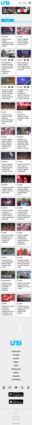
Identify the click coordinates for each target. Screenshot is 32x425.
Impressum (16, 414)
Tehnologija (16, 369)
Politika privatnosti (16, 419)
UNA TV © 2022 (16, 423)
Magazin (16, 376)
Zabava (16, 372)
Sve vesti (16, 355)
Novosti (16, 358)
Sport (16, 365)
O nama (16, 411)
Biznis (16, 362)
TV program (16, 379)
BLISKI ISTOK (16, 351)
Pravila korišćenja (16, 417)
